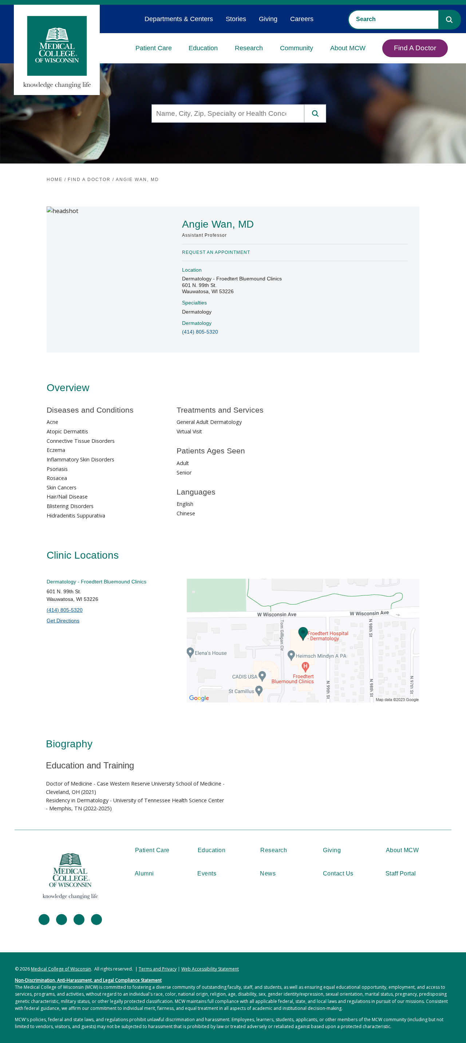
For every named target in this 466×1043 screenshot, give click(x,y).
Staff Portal (401, 873)
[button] (449, 20)
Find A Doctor (415, 48)
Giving (268, 19)
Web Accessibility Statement (210, 969)
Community (296, 48)
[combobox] (393, 19)
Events (206, 873)
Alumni (144, 873)
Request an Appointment (216, 252)
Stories (236, 19)
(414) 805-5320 (200, 332)
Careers (301, 19)
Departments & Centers (179, 19)
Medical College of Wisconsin (61, 969)
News (268, 873)
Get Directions (63, 620)
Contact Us (338, 873)
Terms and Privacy (158, 969)
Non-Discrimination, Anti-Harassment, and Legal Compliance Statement (88, 980)
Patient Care (153, 48)
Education (203, 48)
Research (249, 48)
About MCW (348, 48)
